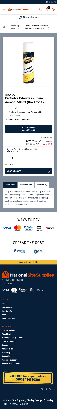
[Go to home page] (4, 27)
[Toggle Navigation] (3, 9)
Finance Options (8, 330)
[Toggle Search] (40, 9)
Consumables (7, 307)
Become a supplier (9, 360)
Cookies (5, 345)
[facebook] (49, 2)
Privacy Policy (7, 349)
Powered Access (8, 318)
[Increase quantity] (19, 158)
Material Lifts (7, 311)
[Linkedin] (52, 2)
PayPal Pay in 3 (7, 352)
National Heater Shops (11, 364)
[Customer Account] (53, 9)
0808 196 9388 (28, 130)
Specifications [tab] (26, 185)
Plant (4, 315)
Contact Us (6, 356)
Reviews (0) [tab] (42, 185)
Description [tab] (10, 185)
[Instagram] (55, 2)
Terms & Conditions (9, 341)
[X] (47, 2)
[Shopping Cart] (47, 9)
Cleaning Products (15, 27)
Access (4, 304)
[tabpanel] (28, 198)
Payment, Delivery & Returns (13, 338)
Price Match (6, 334)
